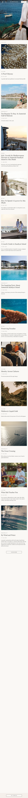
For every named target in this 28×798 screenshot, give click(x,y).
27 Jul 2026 (4, 453)
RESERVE (24, 2)
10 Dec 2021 (4, 246)
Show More (14, 552)
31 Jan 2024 (4, 162)
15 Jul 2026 (4, 538)
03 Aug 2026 (4, 414)
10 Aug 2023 (4, 118)
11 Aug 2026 (4, 374)
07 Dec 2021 (4, 205)
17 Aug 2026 (4, 331)
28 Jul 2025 (4, 76)
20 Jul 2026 (4, 495)
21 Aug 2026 (4, 290)
